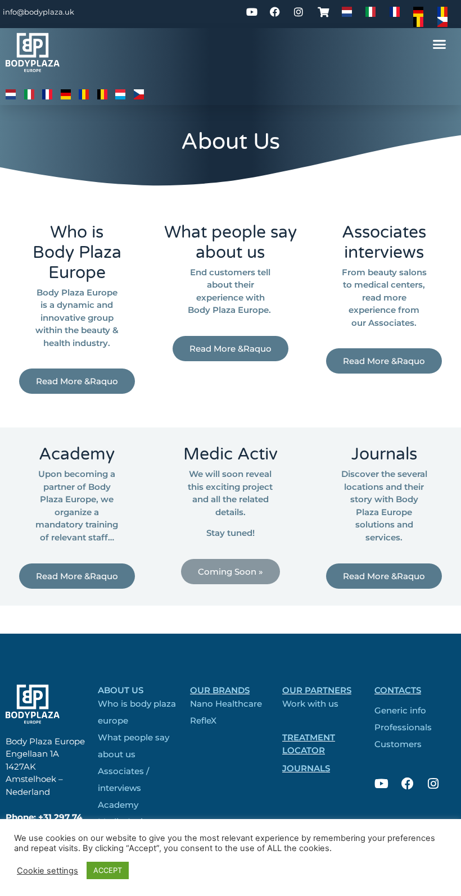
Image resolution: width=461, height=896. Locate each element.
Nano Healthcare (226, 703)
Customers (398, 744)
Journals (384, 454)
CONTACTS (397, 690)
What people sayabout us (230, 242)
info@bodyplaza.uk (38, 11)
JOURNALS (306, 768)
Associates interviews (384, 242)
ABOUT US (120, 690)
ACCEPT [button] (107, 870)
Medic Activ (230, 454)
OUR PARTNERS (316, 690)
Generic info (400, 710)
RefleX (203, 720)
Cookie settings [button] (47, 871)
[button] (439, 44)
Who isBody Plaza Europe (77, 252)
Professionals (403, 727)
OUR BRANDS (220, 690)
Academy (77, 454)
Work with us (310, 703)
